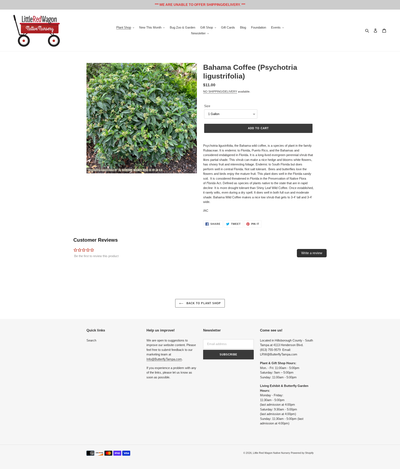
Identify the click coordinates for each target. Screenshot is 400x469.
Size (207, 106)
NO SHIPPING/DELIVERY (220, 91)
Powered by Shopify (302, 452)
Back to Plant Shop (203, 303)
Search (91, 340)
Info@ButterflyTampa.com (164, 359)
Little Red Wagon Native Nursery (271, 452)
